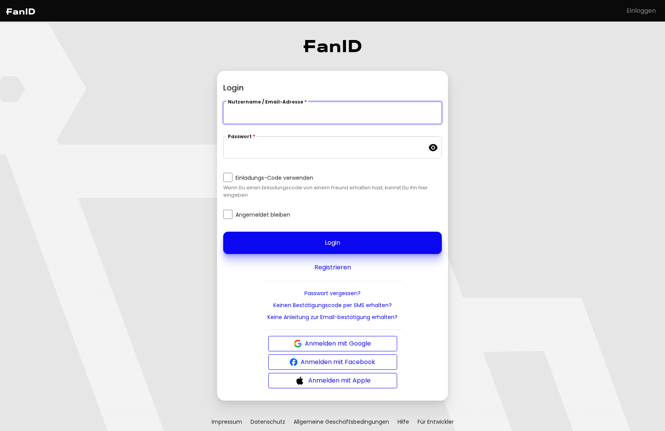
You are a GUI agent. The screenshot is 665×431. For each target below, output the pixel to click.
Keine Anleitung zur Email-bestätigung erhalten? (332, 317)
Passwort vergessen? (332, 293)
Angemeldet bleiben (263, 215)
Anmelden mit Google (338, 343)
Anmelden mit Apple (339, 380)
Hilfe (403, 422)
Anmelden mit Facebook (338, 361)
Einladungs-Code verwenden (274, 178)
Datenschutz (268, 422)
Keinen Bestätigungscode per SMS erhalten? (332, 305)
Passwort (240, 136)
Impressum (227, 422)
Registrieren (332, 267)
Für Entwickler (436, 422)
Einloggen (641, 10)
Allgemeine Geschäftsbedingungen (341, 422)
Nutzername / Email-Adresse (265, 102)
